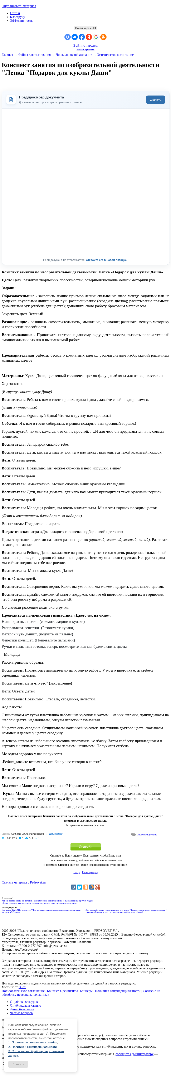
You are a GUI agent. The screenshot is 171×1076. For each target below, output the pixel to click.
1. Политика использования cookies (32, 1042)
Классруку (17, 17)
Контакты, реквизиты (62, 991)
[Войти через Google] (96, 37)
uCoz (22, 987)
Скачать (156, 99)
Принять (18, 1064)
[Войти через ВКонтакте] (75, 37)
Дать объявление (22, 1009)
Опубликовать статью (25, 1005)
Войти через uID (85, 28)
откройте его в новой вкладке (106, 259)
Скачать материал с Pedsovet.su (24, 882)
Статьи (15, 13)
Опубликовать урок (24, 1001)
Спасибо (85, 847)
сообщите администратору (134, 1054)
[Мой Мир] (91, 887)
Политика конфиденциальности (118, 991)
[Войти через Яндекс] (89, 37)
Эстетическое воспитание (115, 54)
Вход (77, 872)
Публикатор (56, 833)
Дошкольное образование (74, 54)
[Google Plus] (97, 887)
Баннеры (86, 991)
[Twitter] (79, 887)
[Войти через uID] (67, 37)
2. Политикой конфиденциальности (32, 1046)
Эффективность (21, 20)
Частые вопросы (21, 1013)
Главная (7, 54)
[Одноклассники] (85, 887)
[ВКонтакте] (73, 887)
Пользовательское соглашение (23, 991)
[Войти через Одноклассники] (103, 37)
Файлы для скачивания (34, 54)
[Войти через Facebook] (82, 37)
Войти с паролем (85, 45)
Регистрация (85, 49)
